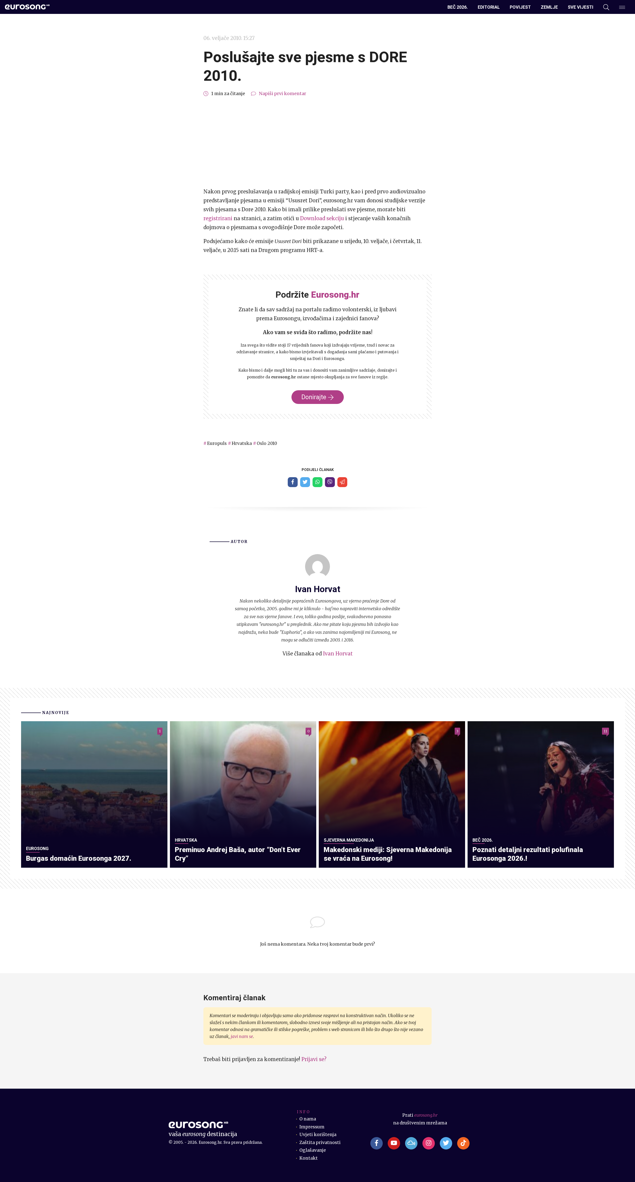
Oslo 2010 (267, 443)
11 (605, 731)
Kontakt (308, 1158)
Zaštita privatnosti (320, 1142)
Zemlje (549, 7)
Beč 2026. (457, 7)
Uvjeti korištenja (317, 1134)
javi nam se (242, 1036)
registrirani (217, 218)
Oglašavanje (312, 1150)
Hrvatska (242, 443)
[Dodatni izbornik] (622, 7)
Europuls (217, 443)
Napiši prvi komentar (282, 93)
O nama (307, 1119)
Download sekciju (322, 218)
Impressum (311, 1127)
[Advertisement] (317, 142)
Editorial (489, 7)
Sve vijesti (580, 7)
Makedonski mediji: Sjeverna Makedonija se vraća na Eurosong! (388, 854)
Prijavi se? (313, 1059)
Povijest (520, 7)
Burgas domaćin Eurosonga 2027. (78, 858)
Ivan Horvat (338, 653)
